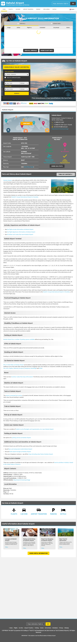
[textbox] (17, 74)
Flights (11, 9)
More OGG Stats (57, 166)
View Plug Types (29, 167)
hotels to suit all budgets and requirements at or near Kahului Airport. (35, 429)
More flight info (47, 50)
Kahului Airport (17, 3)
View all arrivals (31, 50)
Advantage (33, 368)
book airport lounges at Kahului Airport (20, 451)
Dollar (40, 368)
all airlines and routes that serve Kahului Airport (20, 234)
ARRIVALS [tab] (22, 23)
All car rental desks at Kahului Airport (13, 364)
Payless (11, 368)
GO (73, 3)
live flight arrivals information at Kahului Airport (20, 229)
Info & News (46, 9)
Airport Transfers (28, 9)
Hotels (54, 9)
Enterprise (27, 368)
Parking (38, 9)
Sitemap (66, 627)
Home (4, 9)
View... (6, 547)
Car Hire (18, 9)
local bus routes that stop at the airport (22, 376)
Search (16, 93)
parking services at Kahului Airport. (21, 437)
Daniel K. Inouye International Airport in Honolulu (25, 197)
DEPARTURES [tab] (57, 23)
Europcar (21, 368)
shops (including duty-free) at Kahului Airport (40, 454)
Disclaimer (55, 627)
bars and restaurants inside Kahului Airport (20, 449)
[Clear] (27, 74)
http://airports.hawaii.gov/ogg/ (60, 129)
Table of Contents (65, 174)
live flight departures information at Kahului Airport (21, 232)
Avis (7, 368)
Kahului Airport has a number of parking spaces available (18, 339)
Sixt (4, 368)
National (16, 368)
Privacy (61, 627)
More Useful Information (38, 553)
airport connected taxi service (14, 395)
